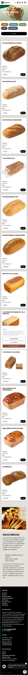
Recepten (4, 594)
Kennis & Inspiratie (6, 596)
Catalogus (13, 28)
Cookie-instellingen (14, 338)
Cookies (4, 651)
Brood (5, 24)
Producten (4, 593)
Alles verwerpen (14, 342)
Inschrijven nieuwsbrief (7, 598)
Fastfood (13, 24)
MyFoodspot (5, 599)
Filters (15, 33)
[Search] (15, 2)
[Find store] (22, 2)
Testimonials (5, 605)
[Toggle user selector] (20, 2)
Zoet (4, 28)
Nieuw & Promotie (6, 601)
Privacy (4, 653)
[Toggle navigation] (25, 2)
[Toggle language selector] (17, 2)
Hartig (23, 24)
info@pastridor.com (7, 642)
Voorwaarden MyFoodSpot (8, 655)
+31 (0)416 (7, 644)
